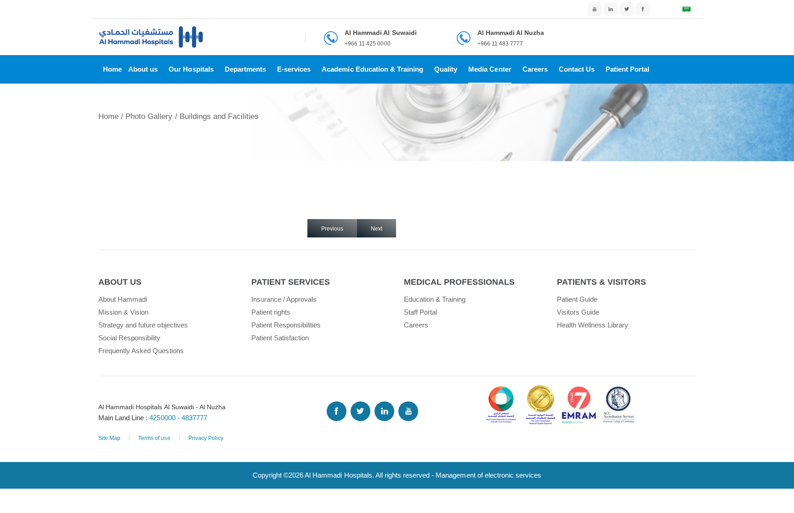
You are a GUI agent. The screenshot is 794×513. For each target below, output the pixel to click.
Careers (535, 69)
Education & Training (435, 299)
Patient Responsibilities (286, 325)
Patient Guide (577, 299)
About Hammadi (122, 299)
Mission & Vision (123, 312)
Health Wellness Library (593, 325)
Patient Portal (627, 69)
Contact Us (577, 69)
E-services (294, 69)
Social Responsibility (129, 338)
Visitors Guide (578, 312)
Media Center (489, 69)
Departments (245, 69)
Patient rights (270, 312)
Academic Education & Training (372, 69)
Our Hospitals (191, 69)
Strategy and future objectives (143, 325)
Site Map (109, 438)
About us (143, 69)
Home (112, 69)
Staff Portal (420, 312)
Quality (445, 69)
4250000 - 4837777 (178, 418)
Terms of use (154, 438)
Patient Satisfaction (280, 338)
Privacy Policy (205, 438)
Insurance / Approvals (284, 299)
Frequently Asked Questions (141, 351)
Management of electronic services (488, 475)
